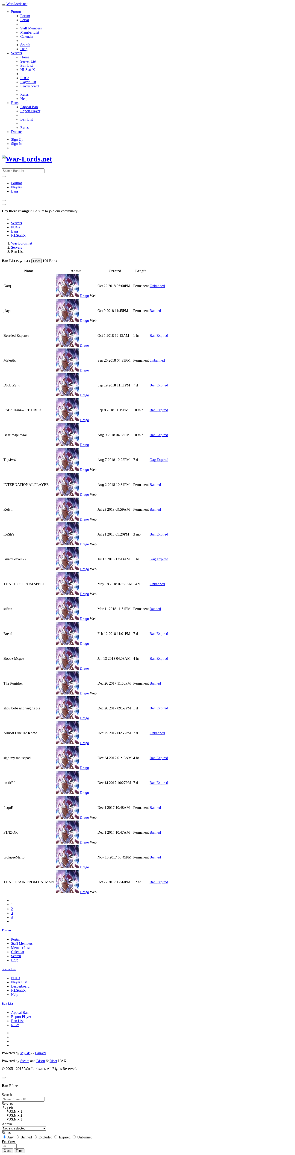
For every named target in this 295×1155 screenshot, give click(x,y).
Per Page (8, 1141)
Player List (28, 82)
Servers (16, 53)
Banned (155, 311)
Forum (16, 12)
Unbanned (157, 286)
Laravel (40, 1053)
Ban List (26, 65)
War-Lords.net (16, 4)
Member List (29, 32)
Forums (16, 183)
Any (11, 1137)
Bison (40, 1061)
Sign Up (17, 139)
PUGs (24, 78)
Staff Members (31, 28)
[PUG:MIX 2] (19, 1116)
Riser (53, 1061)
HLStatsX (27, 70)
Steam (24, 1061)
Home (24, 57)
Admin (7, 1124)
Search (25, 45)
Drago (84, 296)
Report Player (30, 111)
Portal (24, 20)
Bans (14, 103)
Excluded (45, 1137)
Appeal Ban (29, 107)
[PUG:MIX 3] (19, 1120)
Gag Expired (159, 460)
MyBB (25, 1053)
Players (16, 187)
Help (23, 49)
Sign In (16, 144)
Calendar (26, 36)
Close (7, 1150)
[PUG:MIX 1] (19, 1112)
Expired (64, 1137)
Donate (16, 132)
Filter (36, 261)
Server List (28, 61)
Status (6, 1133)
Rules (24, 94)
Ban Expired (159, 335)
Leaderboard (29, 86)
